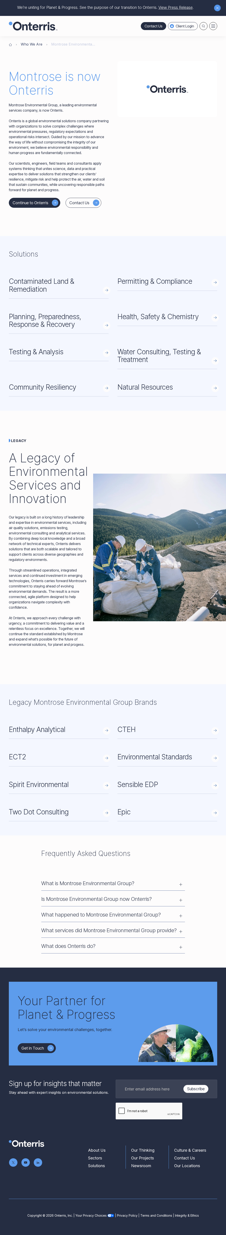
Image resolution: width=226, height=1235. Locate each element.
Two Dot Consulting (39, 812)
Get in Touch (32, 1048)
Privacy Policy (127, 1215)
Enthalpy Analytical (37, 729)
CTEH (126, 729)
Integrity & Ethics (187, 1215)
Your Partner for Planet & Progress (66, 1007)
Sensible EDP (137, 784)
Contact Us (153, 26)
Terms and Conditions (156, 1215)
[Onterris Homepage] (10, 44)
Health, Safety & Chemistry (158, 316)
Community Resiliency (42, 387)
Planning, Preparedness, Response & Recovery (45, 320)
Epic (124, 812)
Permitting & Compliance (154, 281)
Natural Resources (145, 387)
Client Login (185, 26)
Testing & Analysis (36, 351)
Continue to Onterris (30, 202)
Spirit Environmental (39, 784)
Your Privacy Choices (91, 1215)
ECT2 (17, 757)
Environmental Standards (154, 757)
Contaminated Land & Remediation (41, 285)
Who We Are (31, 44)
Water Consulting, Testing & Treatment (159, 355)
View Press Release (175, 7)
